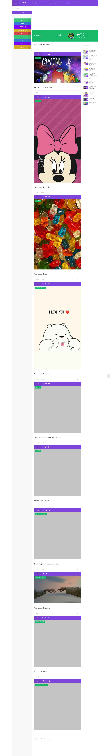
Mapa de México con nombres (93, 51)
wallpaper (38, 58)
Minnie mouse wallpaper (43, 87)
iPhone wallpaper (41, 671)
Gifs (56, 3)
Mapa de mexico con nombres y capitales (93, 57)
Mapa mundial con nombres (92, 69)
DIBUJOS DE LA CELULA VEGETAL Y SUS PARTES (93, 75)
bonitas (37, 621)
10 (60, 740)
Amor (41, 3)
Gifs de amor (92, 98)
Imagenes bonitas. (91, 93)
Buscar (22, 12)
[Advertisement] (66, 17)
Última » (70, 740)
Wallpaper (68, 3)
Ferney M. (43, 49)
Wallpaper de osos (41, 274)
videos (22, 43)
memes (22, 40)
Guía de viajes (33, 3)
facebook (38, 577)
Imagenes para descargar (92, 103)
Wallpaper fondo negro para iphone (47, 437)
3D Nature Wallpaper (83, 36)
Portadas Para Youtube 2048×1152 (92, 87)
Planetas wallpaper (41, 500)
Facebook (49, 3)
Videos (76, 3)
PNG (61, 3)
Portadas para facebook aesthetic (46, 564)
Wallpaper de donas (41, 374)
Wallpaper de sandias (42, 608)
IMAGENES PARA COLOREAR (22, 37)
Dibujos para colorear (92, 81)
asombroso (38, 514)
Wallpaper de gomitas (42, 187)
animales (38, 287)
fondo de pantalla (22, 30)
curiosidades (38, 684)
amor (22, 23)
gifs (22, 33)
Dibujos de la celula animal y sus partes (92, 63)
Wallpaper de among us (43, 44)
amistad (22, 20)
